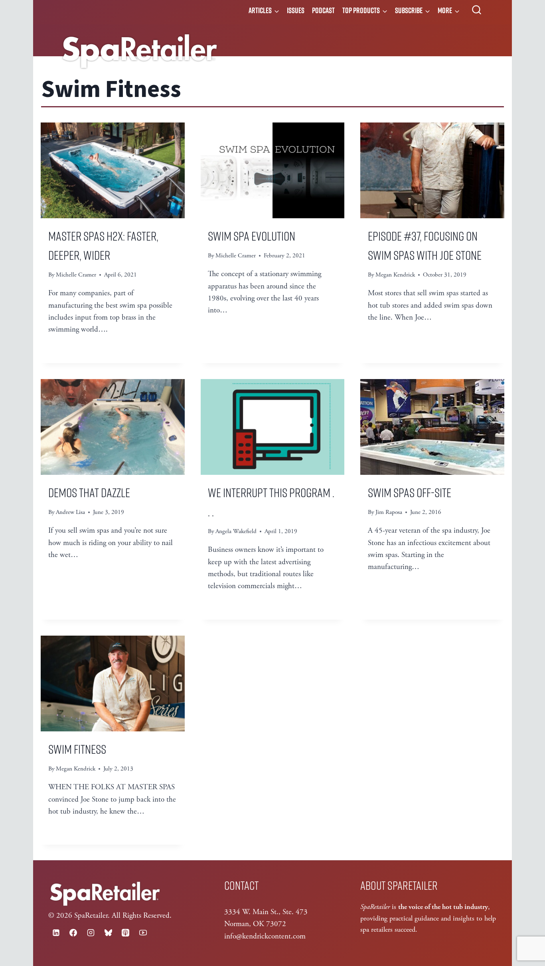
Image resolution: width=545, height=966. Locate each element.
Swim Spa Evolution (251, 235)
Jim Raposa (388, 512)
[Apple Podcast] (125, 932)
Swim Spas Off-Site (409, 492)
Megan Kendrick (395, 275)
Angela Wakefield (236, 531)
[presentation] (113, 170)
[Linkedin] (55, 932)
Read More (72, 350)
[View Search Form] (477, 10)
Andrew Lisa (70, 512)
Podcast (323, 10)
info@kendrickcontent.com (265, 936)
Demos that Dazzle (89, 492)
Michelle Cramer (76, 275)
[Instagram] (90, 932)
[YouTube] (142, 932)
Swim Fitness (77, 748)
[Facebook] (73, 932)
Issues (295, 10)
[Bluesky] (108, 932)
